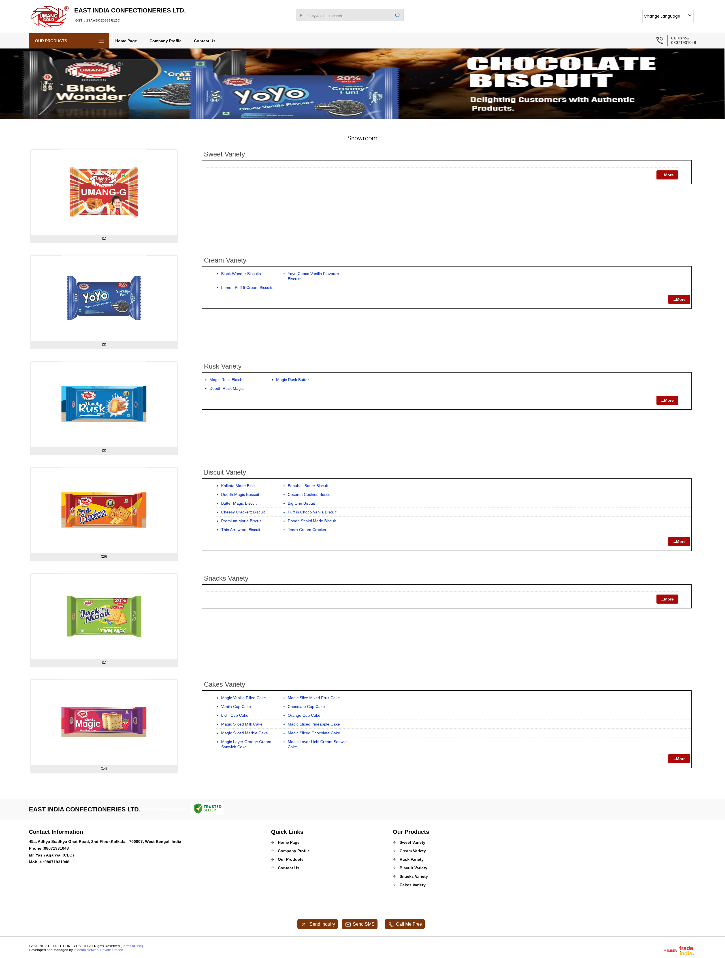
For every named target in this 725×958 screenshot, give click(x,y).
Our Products (51, 41)
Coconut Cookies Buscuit (310, 494)
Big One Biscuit (301, 503)
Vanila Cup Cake (236, 706)
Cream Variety (225, 260)
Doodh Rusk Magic (227, 388)
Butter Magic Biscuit (239, 503)
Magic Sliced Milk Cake (242, 724)
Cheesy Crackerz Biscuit (243, 512)
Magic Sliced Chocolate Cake (314, 733)
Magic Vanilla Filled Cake (243, 697)
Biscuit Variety (225, 472)
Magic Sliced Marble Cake (244, 733)
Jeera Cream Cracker (307, 529)
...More (667, 175)
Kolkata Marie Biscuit (240, 485)
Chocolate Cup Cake (306, 706)
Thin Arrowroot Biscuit (240, 529)
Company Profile (166, 41)
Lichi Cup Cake (234, 715)
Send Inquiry (321, 924)
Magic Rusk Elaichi (226, 379)
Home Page (126, 41)
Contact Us (205, 41)
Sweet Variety (224, 154)
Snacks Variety (226, 578)
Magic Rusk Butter (292, 379)
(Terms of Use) (132, 946)
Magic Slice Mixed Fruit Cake (314, 697)
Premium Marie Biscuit (241, 521)
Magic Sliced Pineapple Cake (314, 724)
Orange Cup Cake (304, 715)
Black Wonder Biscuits (241, 273)
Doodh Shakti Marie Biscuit (312, 521)
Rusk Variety (223, 366)
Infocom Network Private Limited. (99, 950)
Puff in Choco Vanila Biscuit (312, 512)
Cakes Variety (224, 684)
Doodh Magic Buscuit (240, 494)
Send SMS (364, 924)
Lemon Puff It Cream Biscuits (247, 287)
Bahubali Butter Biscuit (308, 485)
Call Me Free (409, 924)
